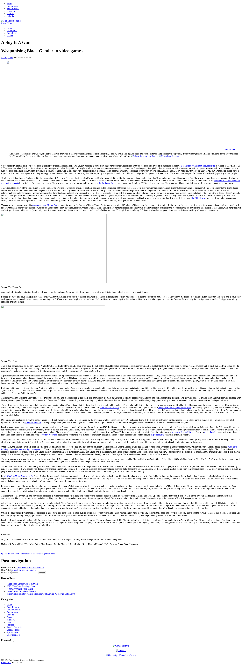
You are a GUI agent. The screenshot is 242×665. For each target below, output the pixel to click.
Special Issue (7, 553)
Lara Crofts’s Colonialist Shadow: (22, 591)
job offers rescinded (48, 435)
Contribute (11, 33)
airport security (157, 435)
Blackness (25, 553)
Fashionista (6, 662)
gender (46, 553)
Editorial (10, 16)
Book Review (13, 8)
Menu (3, 23)
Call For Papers (13, 609)
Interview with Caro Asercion (29, 567)
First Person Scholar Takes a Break (22, 584)
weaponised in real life (181, 432)
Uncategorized (13, 635)
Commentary (12, 6)
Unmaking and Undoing (24, 570)
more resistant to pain (109, 407)
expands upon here (33, 422)
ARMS (16, 553)
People (10, 35)
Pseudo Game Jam (15, 627)
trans (53, 553)
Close (9, 23)
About (9, 604)
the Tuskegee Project (108, 183)
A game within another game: (20, 589)
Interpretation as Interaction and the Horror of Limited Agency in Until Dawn (41, 594)
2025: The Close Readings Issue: (21, 586)
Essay (9, 3)
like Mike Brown (198, 198)
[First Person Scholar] (11, 21)
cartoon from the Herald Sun (44, 205)
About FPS (12, 30)
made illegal (209, 432)
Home (9, 28)
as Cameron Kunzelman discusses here (198, 166)
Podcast (10, 13)
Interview (11, 11)
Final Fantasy (36, 553)
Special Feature (13, 630)
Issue (9, 622)
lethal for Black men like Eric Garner (174, 407)
